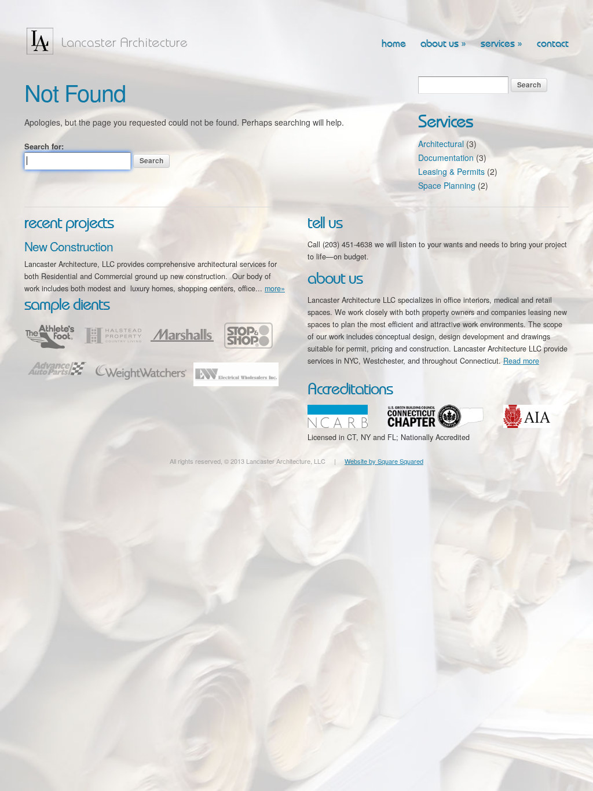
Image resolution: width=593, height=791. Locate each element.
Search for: (44, 146)
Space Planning (446, 185)
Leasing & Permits (451, 171)
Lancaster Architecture (111, 41)
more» (275, 288)
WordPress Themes (547, 470)
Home (394, 44)
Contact (553, 44)
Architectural (441, 143)
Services (501, 44)
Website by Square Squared (384, 461)
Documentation (446, 157)
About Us (443, 44)
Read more (521, 361)
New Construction (68, 246)
